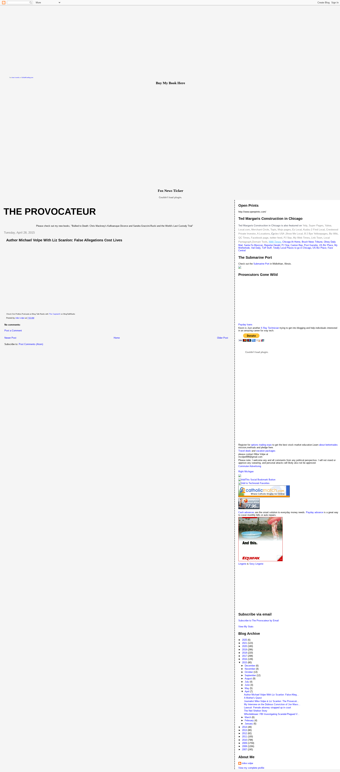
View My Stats (245, 626)
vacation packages (265, 450)
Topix (273, 229)
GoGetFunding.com (27, 77)
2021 (245, 643)
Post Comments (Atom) (31, 344)
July (247, 681)
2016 (245, 659)
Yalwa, (328, 225)
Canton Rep (297, 245)
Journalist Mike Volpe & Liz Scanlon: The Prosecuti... (271, 701)
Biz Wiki (333, 233)
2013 (245, 730)
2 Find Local (318, 229)
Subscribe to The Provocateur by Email (258, 620)
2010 (245, 740)
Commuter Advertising (249, 466)
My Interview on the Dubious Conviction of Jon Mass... (272, 704)
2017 (245, 656)
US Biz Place (326, 245)
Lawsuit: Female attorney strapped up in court (267, 707)
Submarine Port (261, 263)
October (249, 672)
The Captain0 (54, 314)
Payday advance (314, 512)
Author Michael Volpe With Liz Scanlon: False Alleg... (271, 694)
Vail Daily (255, 247)
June (247, 685)
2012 (245, 733)
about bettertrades (328, 444)
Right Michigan (246, 471)
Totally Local (280, 247)
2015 (245, 662)
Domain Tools (259, 241)
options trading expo (261, 444)
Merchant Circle (260, 229)
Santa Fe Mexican (253, 245)
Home (117, 337)
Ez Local (297, 229)
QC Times (244, 237)
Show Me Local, (295, 233)
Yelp (305, 225)
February (249, 720)
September (251, 675)
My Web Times (301, 237)
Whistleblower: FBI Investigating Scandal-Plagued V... (271, 714)
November (250, 668)
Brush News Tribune (312, 241)
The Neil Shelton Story (255, 710)
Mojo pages (284, 229)
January (249, 723)
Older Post (222, 337)
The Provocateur (50, 211)
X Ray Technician (270, 328)
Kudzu (306, 229)
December (250, 665)
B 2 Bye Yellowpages (316, 233)
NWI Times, (275, 241)
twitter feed (276, 237)
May (247, 688)
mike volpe (247, 763)
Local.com (244, 229)
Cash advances (246, 512)
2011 (245, 736)
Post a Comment (13, 330)
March (248, 717)
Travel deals (244, 450)
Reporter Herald (272, 245)
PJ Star (287, 237)
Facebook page (259, 237)
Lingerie (242, 563)
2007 (245, 749)
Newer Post (10, 337)
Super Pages (316, 225)
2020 (245, 646)
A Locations (263, 233)
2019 (245, 649)
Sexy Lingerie (256, 563)
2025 (245, 640)
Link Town (316, 237)
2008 (245, 746)
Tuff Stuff (267, 247)
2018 (245, 652)
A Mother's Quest (253, 697)
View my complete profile (251, 768)
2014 (245, 727)
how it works (15, 77)
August (249, 678)
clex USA (279, 233)
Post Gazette (311, 245)
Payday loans (245, 324)
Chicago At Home (291, 241)
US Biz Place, (320, 247)
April (247, 691)
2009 (245, 743)
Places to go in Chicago (299, 247)
